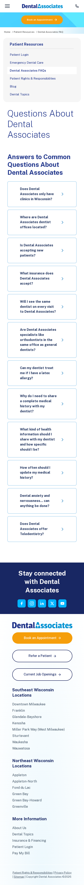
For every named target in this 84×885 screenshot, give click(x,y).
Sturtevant (20, 736)
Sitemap (19, 876)
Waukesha (20, 742)
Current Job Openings (40, 674)
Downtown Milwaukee (28, 704)
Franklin (18, 710)
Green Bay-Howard (27, 800)
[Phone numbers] (77, 6)
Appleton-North (24, 781)
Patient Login (19, 54)
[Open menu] (7, 6)
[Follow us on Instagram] (32, 603)
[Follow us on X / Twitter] (52, 603)
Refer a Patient (40, 656)
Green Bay (20, 794)
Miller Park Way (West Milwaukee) (38, 729)
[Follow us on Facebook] (22, 603)
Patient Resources (24, 32)
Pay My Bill (21, 853)
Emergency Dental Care (26, 62)
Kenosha (18, 723)
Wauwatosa (21, 748)
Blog (13, 86)
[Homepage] (42, 6)
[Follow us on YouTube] (62, 603)
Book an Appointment (40, 19)
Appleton (19, 775)
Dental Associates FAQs (28, 70)
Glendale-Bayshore (27, 717)
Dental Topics (19, 94)
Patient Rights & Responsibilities (33, 78)
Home (7, 32)
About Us (19, 828)
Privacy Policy (63, 872)
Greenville (20, 807)
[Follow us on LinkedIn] (42, 603)
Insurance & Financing (29, 840)
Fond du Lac (21, 788)
